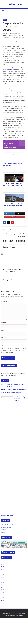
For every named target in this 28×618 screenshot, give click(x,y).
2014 (2, 592)
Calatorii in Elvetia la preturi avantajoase (13, 389)
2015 (2, 590)
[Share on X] (8, 222)
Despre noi (4, 529)
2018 (2, 582)
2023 (2, 569)
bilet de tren (11, 69)
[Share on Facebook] (4, 222)
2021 (2, 574)
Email (3, 330)
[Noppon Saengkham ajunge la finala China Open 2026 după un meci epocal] (14, 178)
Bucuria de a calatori (7, 515)
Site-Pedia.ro (14, 4)
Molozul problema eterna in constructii (14, 230)
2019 (2, 579)
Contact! (3, 532)
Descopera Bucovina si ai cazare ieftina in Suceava (12, 281)
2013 (2, 595)
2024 (2, 567)
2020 (2, 577)
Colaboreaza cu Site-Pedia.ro (8, 524)
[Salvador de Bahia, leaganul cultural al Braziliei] (14, 254)
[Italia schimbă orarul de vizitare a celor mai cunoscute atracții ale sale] (14, 198)
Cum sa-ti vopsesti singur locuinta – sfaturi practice (13, 235)
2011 (2, 600)
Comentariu (5, 301)
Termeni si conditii (6, 527)
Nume (3, 323)
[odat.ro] (14, 544)
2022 (2, 572)
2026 (2, 561)
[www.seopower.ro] (14, 541)
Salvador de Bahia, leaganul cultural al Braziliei (12, 270)
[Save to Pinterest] (12, 222)
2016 (2, 587)
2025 (2, 564)
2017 (2, 584)
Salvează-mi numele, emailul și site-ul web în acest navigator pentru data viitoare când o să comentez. (13, 350)
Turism (4, 19)
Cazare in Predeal (9, 247)
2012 (2, 597)
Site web (3, 338)
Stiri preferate (10, 552)
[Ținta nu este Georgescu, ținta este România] (13, 158)
